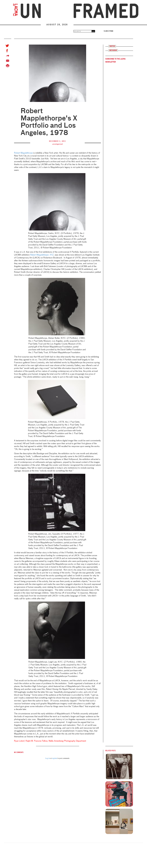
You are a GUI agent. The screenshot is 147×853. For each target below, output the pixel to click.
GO (93, 31)
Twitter (112, 46)
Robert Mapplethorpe (23, 153)
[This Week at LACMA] (119, 766)
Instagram (113, 50)
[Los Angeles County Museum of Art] (15, 10)
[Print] (7, 66)
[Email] (7, 61)
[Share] (7, 55)
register (54, 758)
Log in (47, 758)
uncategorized (57, 144)
